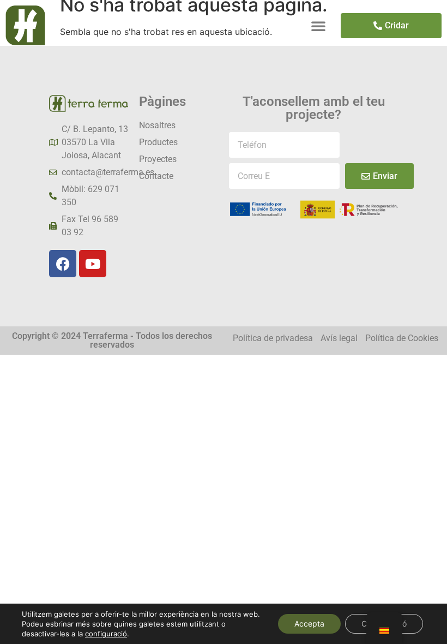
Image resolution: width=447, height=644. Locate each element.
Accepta (309, 623)
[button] (318, 25)
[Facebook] (62, 263)
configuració (106, 633)
